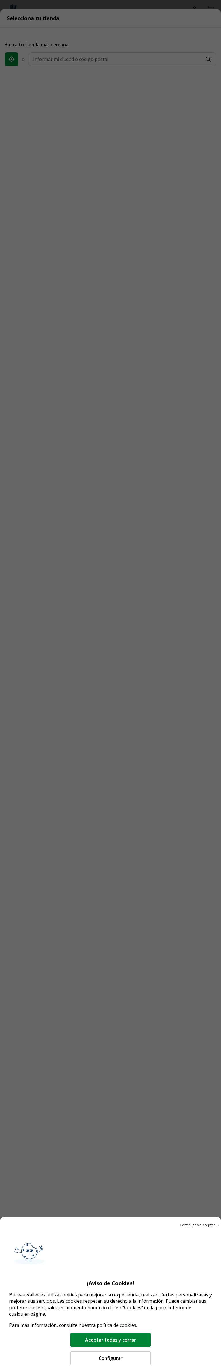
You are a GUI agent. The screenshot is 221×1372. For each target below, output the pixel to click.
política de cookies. (117, 1325)
